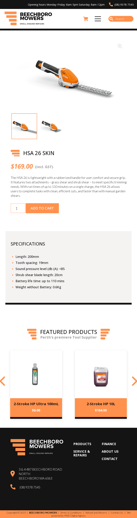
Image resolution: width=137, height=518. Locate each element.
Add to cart (42, 208)
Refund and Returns (96, 512)
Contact (110, 459)
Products (82, 444)
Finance (109, 444)
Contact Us (117, 512)
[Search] (111, 19)
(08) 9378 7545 (30, 487)
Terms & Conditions (71, 512)
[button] (119, 45)
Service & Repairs (81, 453)
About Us (110, 451)
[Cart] (85, 19)
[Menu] (98, 18)
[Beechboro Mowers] (28, 19)
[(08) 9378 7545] (15, 487)
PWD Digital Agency (75, 515)
